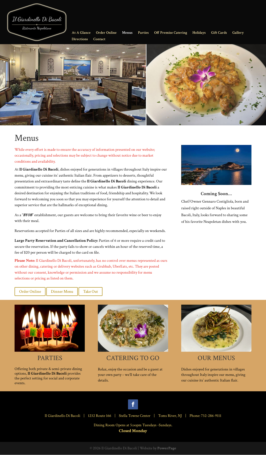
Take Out (90, 291)
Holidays (199, 33)
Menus (127, 33)
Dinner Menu (62, 291)
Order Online (106, 33)
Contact (99, 39)
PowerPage (166, 448)
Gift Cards (219, 33)
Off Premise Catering (170, 33)
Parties (143, 33)
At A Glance (81, 33)
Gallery (238, 33)
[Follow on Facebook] (133, 404)
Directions (80, 39)
